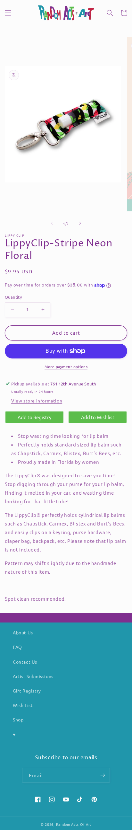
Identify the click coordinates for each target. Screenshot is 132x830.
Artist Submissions (33, 676)
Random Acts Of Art (74, 824)
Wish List (23, 705)
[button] (8, 13)
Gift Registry (27, 690)
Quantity (13, 297)
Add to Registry (34, 417)
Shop (18, 719)
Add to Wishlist (97, 417)
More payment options (66, 366)
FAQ (17, 647)
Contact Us (25, 662)
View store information (36, 400)
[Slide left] (52, 223)
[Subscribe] (102, 775)
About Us (23, 632)
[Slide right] (80, 223)
